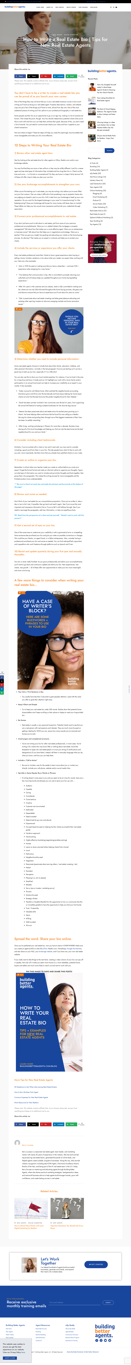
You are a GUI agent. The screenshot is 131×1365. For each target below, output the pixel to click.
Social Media (97, 204)
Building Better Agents (98, 170)
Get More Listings (96, 177)
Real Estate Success (41, 1329)
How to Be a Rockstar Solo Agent (26, 1092)
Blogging (96, 193)
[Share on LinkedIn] (2, 689)
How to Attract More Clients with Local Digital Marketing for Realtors (28, 1227)
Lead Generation (96, 183)
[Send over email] (2, 693)
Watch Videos (71, 7)
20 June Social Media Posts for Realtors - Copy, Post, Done (106, 138)
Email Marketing (99, 197)
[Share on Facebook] (2, 677)
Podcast (95, 200)
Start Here (40, 7)
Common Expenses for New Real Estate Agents (31, 1097)
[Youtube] (116, 7)
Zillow (45, 948)
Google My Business (74, 948)
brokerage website (45, 951)
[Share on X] (2, 681)
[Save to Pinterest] (2, 685)
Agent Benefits (70, 1332)
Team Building (95, 221)
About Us (49, 7)
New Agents (59, 7)
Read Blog (93, 7)
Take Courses (83, 7)
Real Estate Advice (96, 210)
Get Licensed (9, 1337)
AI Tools (93, 163)
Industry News (95, 180)
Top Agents (94, 224)
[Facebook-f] (111, 7)
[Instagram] (113, 7)
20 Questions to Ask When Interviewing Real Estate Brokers (35, 1087)
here (23, 1352)
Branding (93, 166)
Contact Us (102, 1)
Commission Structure (72, 1335)
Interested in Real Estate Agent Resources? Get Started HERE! (24, 1)
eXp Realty (93, 173)
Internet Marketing (41, 1335)
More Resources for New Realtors (26, 1102)
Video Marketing (99, 207)
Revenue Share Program (72, 1337)
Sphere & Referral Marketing (100, 217)
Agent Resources (43, 1325)
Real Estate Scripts (96, 214)
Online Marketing (71, 35)
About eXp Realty (91, 1)
